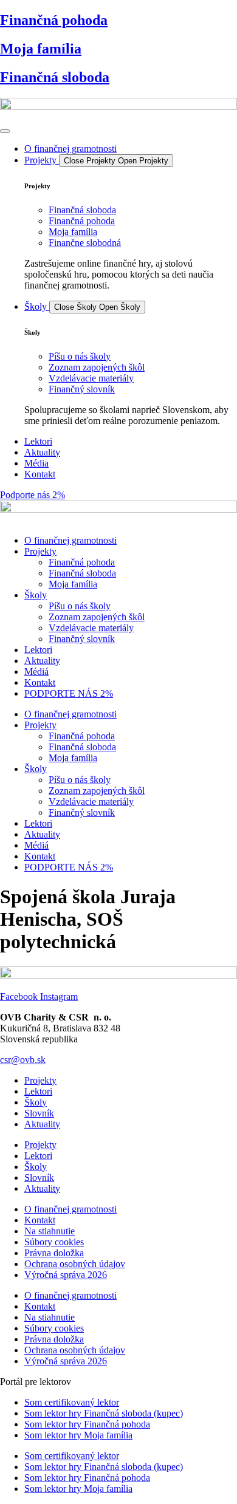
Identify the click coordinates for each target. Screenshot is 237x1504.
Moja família (40, 48)
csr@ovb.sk (23, 1060)
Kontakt (39, 682)
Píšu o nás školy (80, 606)
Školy (35, 595)
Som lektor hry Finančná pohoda (87, 1424)
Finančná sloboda (54, 77)
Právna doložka (54, 1253)
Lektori (38, 649)
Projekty (40, 551)
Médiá (36, 671)
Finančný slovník (82, 639)
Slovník (39, 1113)
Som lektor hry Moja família (78, 1435)
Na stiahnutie (49, 1231)
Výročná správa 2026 (65, 1275)
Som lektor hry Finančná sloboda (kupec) (103, 1413)
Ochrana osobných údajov (74, 1264)
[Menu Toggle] (5, 131)
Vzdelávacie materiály (91, 628)
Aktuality (42, 660)
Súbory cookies (54, 1242)
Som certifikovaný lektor (71, 1402)
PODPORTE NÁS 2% (68, 693)
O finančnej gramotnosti (70, 540)
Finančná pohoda (54, 20)
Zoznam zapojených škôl (97, 617)
